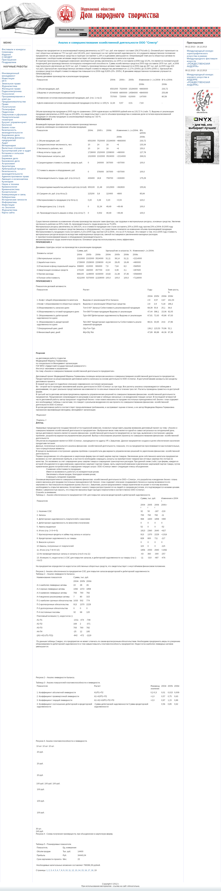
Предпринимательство (14, 101)
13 (76, 870)
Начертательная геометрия (10, 118)
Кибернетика (8, 197)
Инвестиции (8, 78)
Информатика (9, 202)
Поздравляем (9, 62)
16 (86, 870)
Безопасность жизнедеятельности (12, 131)
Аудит (5, 143)
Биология (7, 125)
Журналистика (9, 86)
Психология (8, 94)
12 (73, 870)
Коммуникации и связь (14, 194)
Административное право (15, 176)
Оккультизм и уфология (14, 114)
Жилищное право (11, 88)
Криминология (9, 186)
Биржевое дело (10, 158)
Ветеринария (9, 145)
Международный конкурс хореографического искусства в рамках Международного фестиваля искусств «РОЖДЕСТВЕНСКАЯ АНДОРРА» (202, 58)
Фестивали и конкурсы (14, 49)
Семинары (7, 52)
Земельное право (11, 83)
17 (89, 870)
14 (79, 870)
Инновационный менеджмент (10, 74)
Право (5, 104)
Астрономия (8, 163)
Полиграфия (8, 109)
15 (82, 870)
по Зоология (8, 207)
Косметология (9, 192)
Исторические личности (14, 199)
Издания (6, 54)
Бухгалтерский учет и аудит (16, 150)
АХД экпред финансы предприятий (13, 139)
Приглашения (9, 59)
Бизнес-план (8, 127)
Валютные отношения (13, 148)
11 (70, 870)
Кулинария (7, 181)
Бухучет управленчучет (14, 122)
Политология (9, 106)
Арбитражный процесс (14, 168)
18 (92, 870)
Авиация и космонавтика (15, 179)
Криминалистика (10, 189)
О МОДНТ (7, 57)
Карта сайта (8, 212)
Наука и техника (10, 184)
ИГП (4, 81)
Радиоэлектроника (12, 91)
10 (66, 870)
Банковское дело (11, 135)
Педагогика (8, 112)
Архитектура (8, 166)
